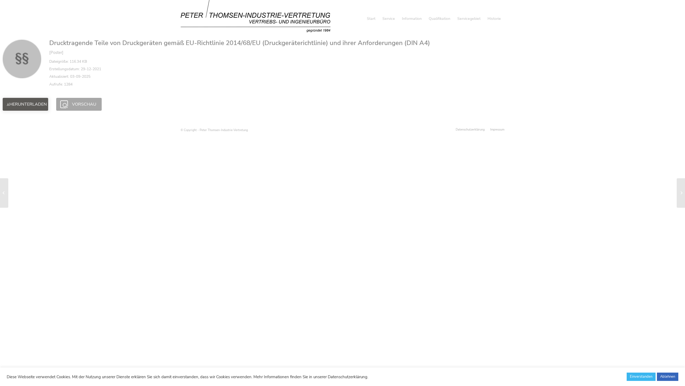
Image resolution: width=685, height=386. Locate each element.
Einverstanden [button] (641, 376)
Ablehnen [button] (667, 376)
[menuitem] (371, 19)
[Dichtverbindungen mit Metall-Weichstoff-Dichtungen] (4, 193)
